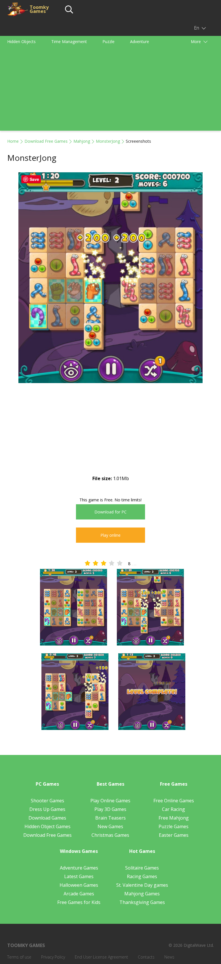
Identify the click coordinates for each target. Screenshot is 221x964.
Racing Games (142, 876)
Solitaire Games (142, 868)
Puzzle (108, 41)
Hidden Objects (21, 41)
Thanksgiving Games (142, 902)
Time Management (69, 41)
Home (13, 141)
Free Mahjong (174, 818)
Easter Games (173, 835)
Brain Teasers (110, 818)
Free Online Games (173, 800)
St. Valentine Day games (142, 885)
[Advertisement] (110, 90)
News (169, 957)
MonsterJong (108, 141)
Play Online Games (110, 800)
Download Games (47, 818)
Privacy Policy (53, 957)
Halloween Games (79, 885)
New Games (110, 826)
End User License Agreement (101, 957)
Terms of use (19, 957)
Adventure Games (79, 868)
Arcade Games (79, 893)
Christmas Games (110, 835)
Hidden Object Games (47, 826)
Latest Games (79, 876)
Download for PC (110, 512)
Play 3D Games (110, 809)
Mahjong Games (142, 893)
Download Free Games (46, 141)
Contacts (146, 957)
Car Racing (173, 809)
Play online (110, 535)
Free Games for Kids (78, 902)
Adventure (139, 41)
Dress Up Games (47, 809)
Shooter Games (47, 800)
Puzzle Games (173, 826)
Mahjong (81, 141)
